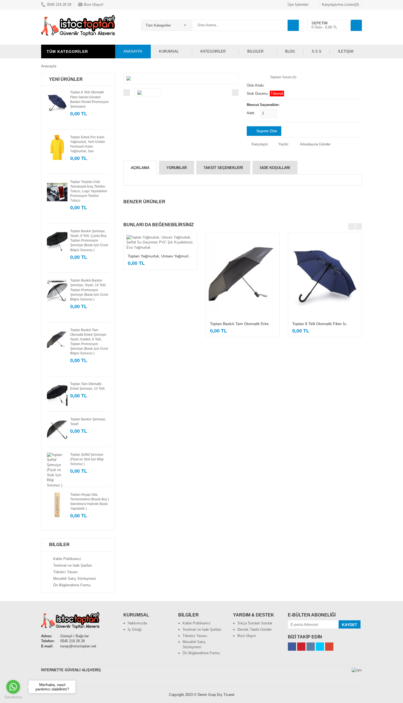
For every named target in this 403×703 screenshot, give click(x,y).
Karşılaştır (259, 144)
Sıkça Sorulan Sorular (254, 623)
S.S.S (316, 51)
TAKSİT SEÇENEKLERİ (223, 168)
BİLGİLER (255, 51)
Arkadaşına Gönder (315, 144)
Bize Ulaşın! (93, 4)
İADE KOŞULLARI (275, 168)
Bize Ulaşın (246, 636)
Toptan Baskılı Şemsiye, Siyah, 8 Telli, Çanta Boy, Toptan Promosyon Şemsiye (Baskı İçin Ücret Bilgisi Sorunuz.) (89, 240)
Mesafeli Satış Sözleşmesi (74, 578)
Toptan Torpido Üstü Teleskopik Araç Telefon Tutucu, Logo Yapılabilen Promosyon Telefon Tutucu (88, 191)
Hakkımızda (137, 623)
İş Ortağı (135, 629)
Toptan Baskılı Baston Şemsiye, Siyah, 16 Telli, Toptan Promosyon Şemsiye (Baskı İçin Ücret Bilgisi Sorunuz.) (89, 290)
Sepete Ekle (266, 131)
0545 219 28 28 (59, 4)
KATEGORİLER (213, 51)
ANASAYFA (132, 51)
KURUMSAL (169, 51)
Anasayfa (48, 66)
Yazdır (282, 144)
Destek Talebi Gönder (254, 629)
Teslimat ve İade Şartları (72, 565)
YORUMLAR (176, 168)
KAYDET (349, 624)
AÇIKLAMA (140, 168)
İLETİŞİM (345, 51)
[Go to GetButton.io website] (13, 697)
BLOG (290, 51)
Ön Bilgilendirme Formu (71, 585)
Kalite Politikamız (67, 559)
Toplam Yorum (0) (283, 77)
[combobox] (166, 23)
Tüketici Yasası (65, 572)
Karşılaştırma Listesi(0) (340, 4)
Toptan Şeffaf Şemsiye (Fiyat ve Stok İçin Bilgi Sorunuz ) (87, 459)
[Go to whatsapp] (13, 687)
